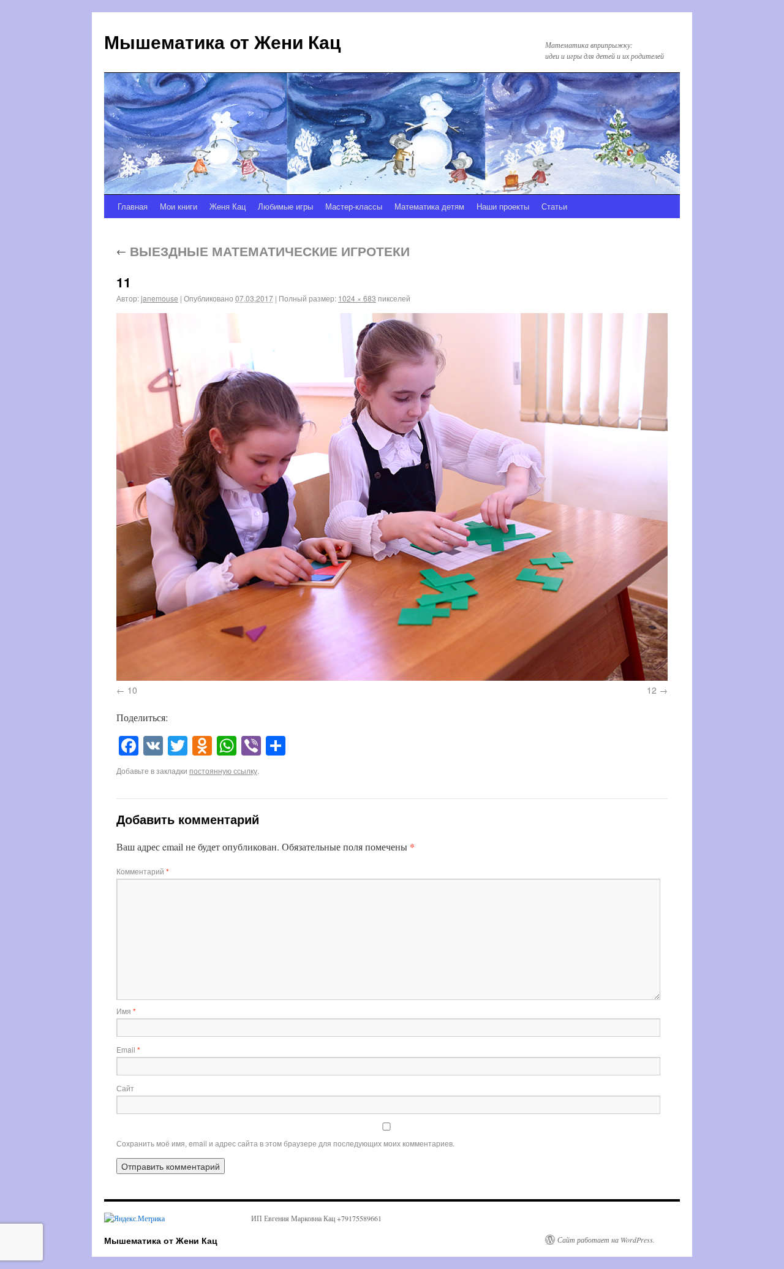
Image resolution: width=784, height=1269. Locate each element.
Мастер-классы (353, 206)
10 (132, 690)
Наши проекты (503, 206)
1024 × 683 (357, 298)
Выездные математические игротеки (263, 250)
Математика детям (429, 206)
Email (128, 1049)
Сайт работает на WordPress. (606, 1239)
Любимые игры (285, 206)
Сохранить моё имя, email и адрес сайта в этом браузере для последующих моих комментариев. (285, 1143)
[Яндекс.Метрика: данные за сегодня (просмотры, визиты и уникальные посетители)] (134, 1218)
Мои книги (178, 206)
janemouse (159, 298)
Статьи (554, 206)
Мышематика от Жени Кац (222, 41)
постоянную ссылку (223, 770)
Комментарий (142, 871)
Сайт (125, 1088)
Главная (133, 206)
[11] (392, 497)
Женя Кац (227, 206)
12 (652, 690)
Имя (126, 1011)
